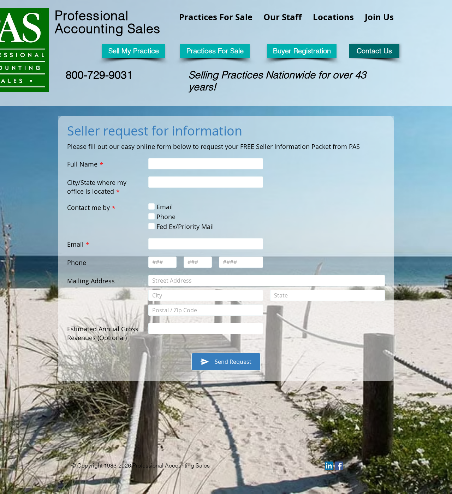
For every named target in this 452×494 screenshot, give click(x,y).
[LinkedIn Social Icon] (329, 466)
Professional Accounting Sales (107, 22)
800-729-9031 (99, 75)
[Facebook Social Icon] (339, 466)
